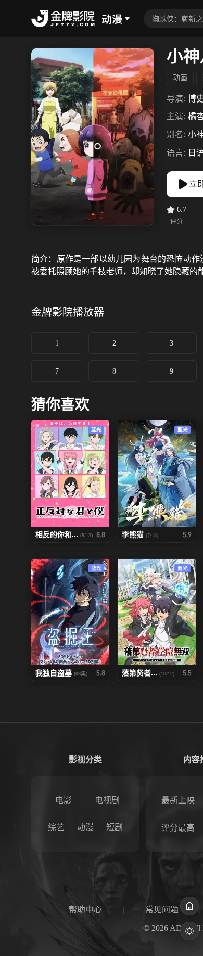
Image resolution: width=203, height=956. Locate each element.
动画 (180, 78)
